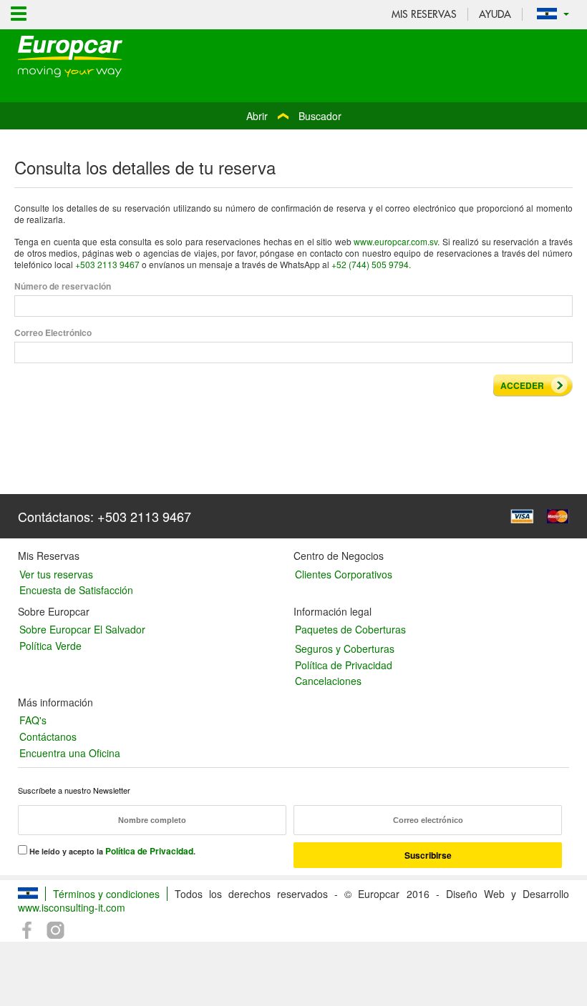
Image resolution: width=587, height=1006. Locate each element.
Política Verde (50, 645)
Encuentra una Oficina (69, 753)
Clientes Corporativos (343, 574)
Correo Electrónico (53, 333)
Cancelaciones (328, 681)
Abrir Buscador (293, 116)
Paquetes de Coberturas (350, 629)
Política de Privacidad (343, 665)
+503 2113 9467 (107, 264)
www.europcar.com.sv (395, 241)
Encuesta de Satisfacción (76, 590)
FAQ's (33, 720)
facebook (28, 931)
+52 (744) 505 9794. (371, 264)
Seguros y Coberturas (344, 648)
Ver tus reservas (56, 574)
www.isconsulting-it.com (71, 907)
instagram (55, 931)
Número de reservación (62, 286)
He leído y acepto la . (111, 850)
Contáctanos (48, 736)
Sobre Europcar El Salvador (82, 629)
